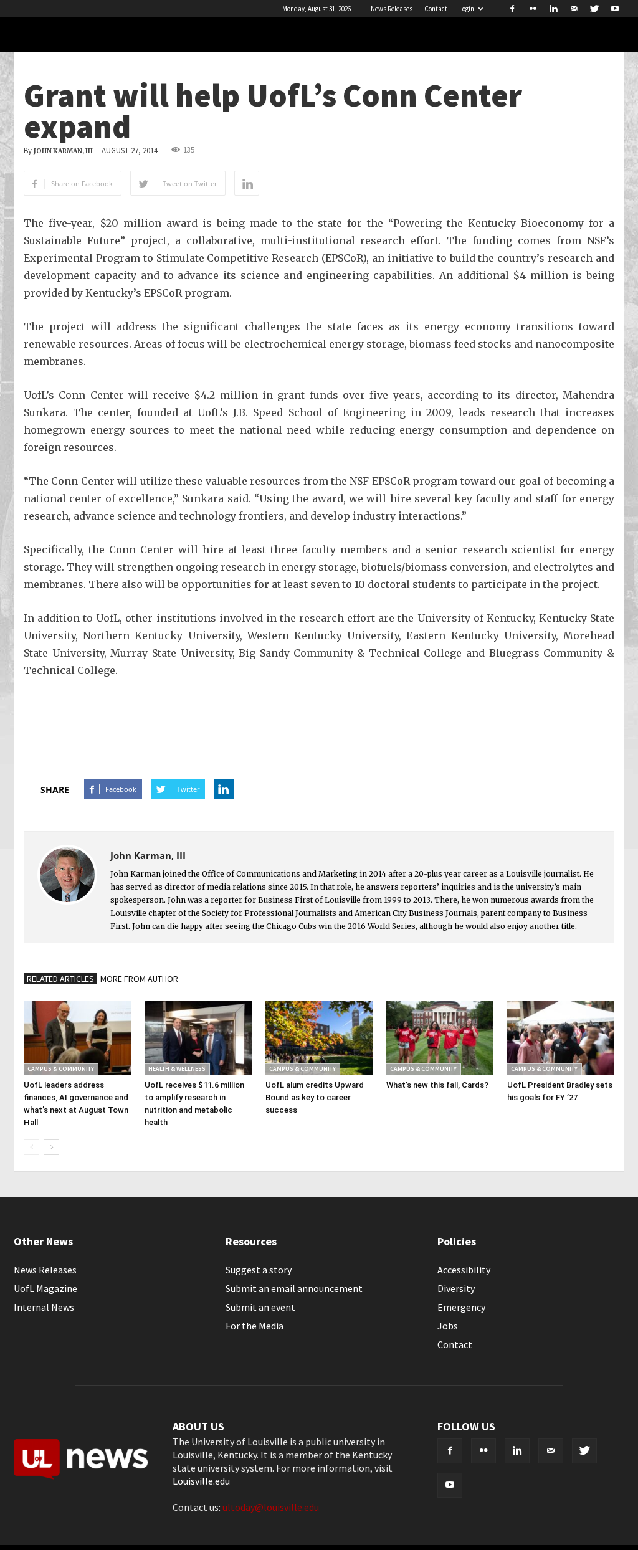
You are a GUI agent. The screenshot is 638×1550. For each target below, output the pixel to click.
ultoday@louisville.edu (270, 1507)
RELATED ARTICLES (60, 978)
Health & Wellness (177, 1069)
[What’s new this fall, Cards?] (439, 1038)
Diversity (456, 1288)
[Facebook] (512, 8)
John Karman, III (63, 151)
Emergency (461, 1307)
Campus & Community (60, 1069)
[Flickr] (532, 8)
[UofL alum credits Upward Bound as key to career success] (319, 1038)
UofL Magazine (45, 1288)
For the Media (254, 1325)
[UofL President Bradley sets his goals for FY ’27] (560, 1038)
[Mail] (573, 8)
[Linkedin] (553, 8)
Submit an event (260, 1307)
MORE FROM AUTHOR (139, 978)
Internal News (44, 1307)
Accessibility (463, 1269)
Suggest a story (259, 1269)
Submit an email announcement (294, 1288)
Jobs (447, 1325)
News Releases (391, 8)
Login (466, 8)
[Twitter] (594, 8)
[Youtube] (615, 8)
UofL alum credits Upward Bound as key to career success (314, 1097)
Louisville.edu (201, 1481)
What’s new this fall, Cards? (437, 1085)
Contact (435, 8)
